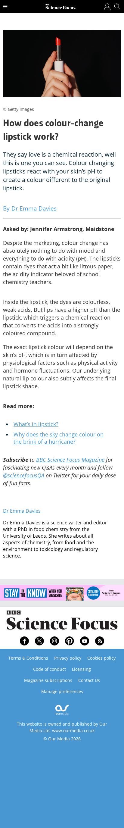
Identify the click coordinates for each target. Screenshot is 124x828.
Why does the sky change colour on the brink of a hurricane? (59, 438)
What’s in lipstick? (36, 424)
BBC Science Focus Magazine (70, 459)
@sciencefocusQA (23, 475)
